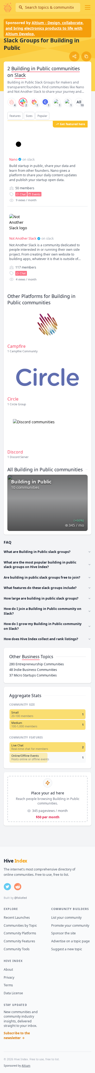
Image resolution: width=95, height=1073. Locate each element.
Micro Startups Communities (33, 675)
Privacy (9, 977)
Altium (26, 1065)
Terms (8, 985)
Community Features (19, 941)
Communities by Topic (20, 925)
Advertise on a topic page (70, 941)
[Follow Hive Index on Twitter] (7, 886)
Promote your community (70, 925)
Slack (20, 75)
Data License (13, 993)
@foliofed (20, 898)
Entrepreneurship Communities (36, 664)
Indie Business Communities (33, 669)
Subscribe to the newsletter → (17, 1035)
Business (31, 656)
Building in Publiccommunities (45, 68)
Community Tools (17, 949)
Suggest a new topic (66, 949)
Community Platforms (20, 933)
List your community (66, 917)
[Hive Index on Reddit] (17, 886)
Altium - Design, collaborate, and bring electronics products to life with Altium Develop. (45, 28)
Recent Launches (17, 917)
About (8, 969)
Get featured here (72, 124)
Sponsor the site (63, 933)
